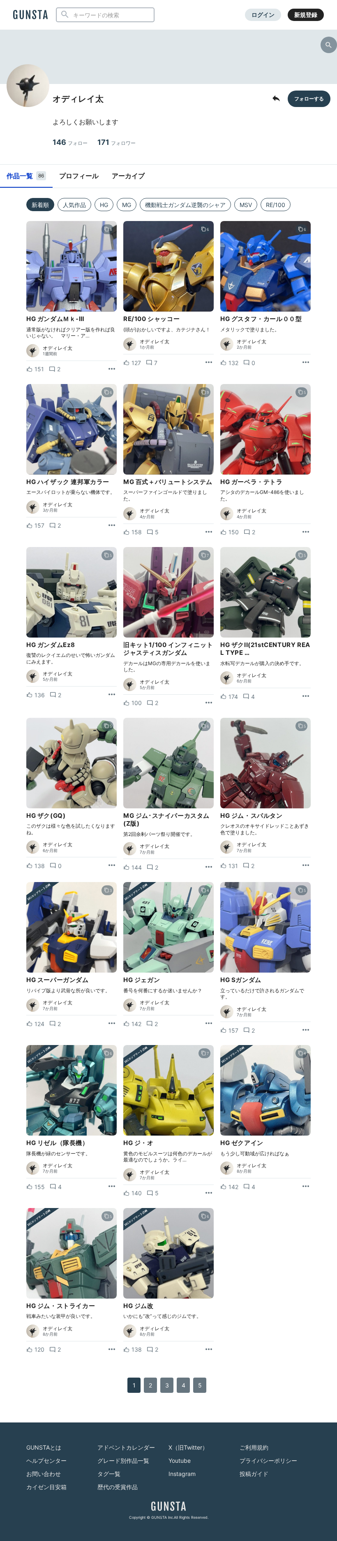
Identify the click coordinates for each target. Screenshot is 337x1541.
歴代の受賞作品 (117, 1486)
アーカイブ (128, 176)
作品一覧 (25, 176)
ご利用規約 (254, 1447)
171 (116, 142)
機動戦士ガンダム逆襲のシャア (185, 204)
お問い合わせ (43, 1473)
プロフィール (79, 176)
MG (126, 204)
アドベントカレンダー (126, 1447)
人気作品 (74, 204)
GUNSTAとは (43, 1447)
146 (70, 142)
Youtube (179, 1460)
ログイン (263, 14)
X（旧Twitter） (188, 1447)
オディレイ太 (57, 348)
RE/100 (275, 204)
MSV (246, 204)
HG (104, 204)
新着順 (40, 204)
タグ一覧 (108, 1473)
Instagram (182, 1473)
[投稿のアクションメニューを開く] (112, 369)
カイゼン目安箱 (46, 1486)
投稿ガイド (254, 1473)
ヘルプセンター (46, 1460)
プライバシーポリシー (268, 1460)
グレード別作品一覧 (123, 1460)
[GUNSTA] (30, 15)
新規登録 (305, 14)
